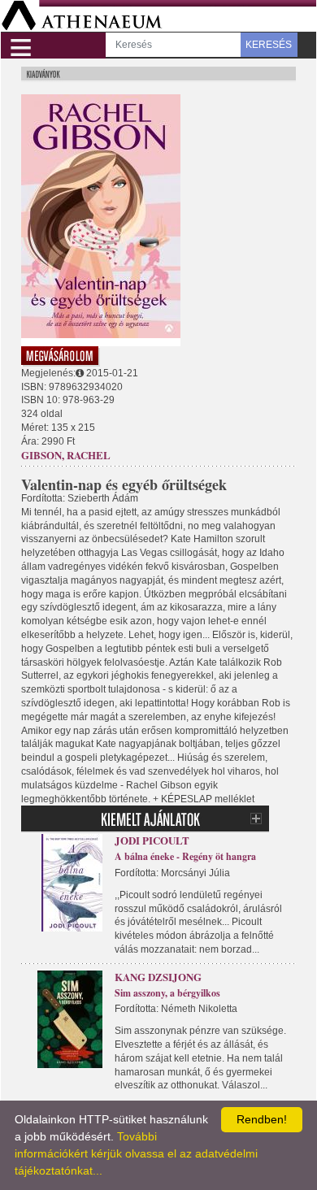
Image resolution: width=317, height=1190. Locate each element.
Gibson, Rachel (66, 455)
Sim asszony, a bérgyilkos (167, 993)
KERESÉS (268, 44)
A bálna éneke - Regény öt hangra (185, 856)
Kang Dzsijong (158, 976)
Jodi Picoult (152, 840)
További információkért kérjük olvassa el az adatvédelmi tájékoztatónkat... (136, 1153)
